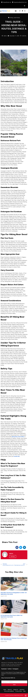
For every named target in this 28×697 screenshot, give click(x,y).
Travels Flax (17, 456)
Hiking (11, 17)
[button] (16, 11)
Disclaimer (22, 689)
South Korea (17, 17)
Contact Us (15, 689)
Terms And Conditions (9, 691)
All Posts (13, 556)
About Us (10, 689)
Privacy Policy (18, 691)
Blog (24, 691)
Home (4, 689)
